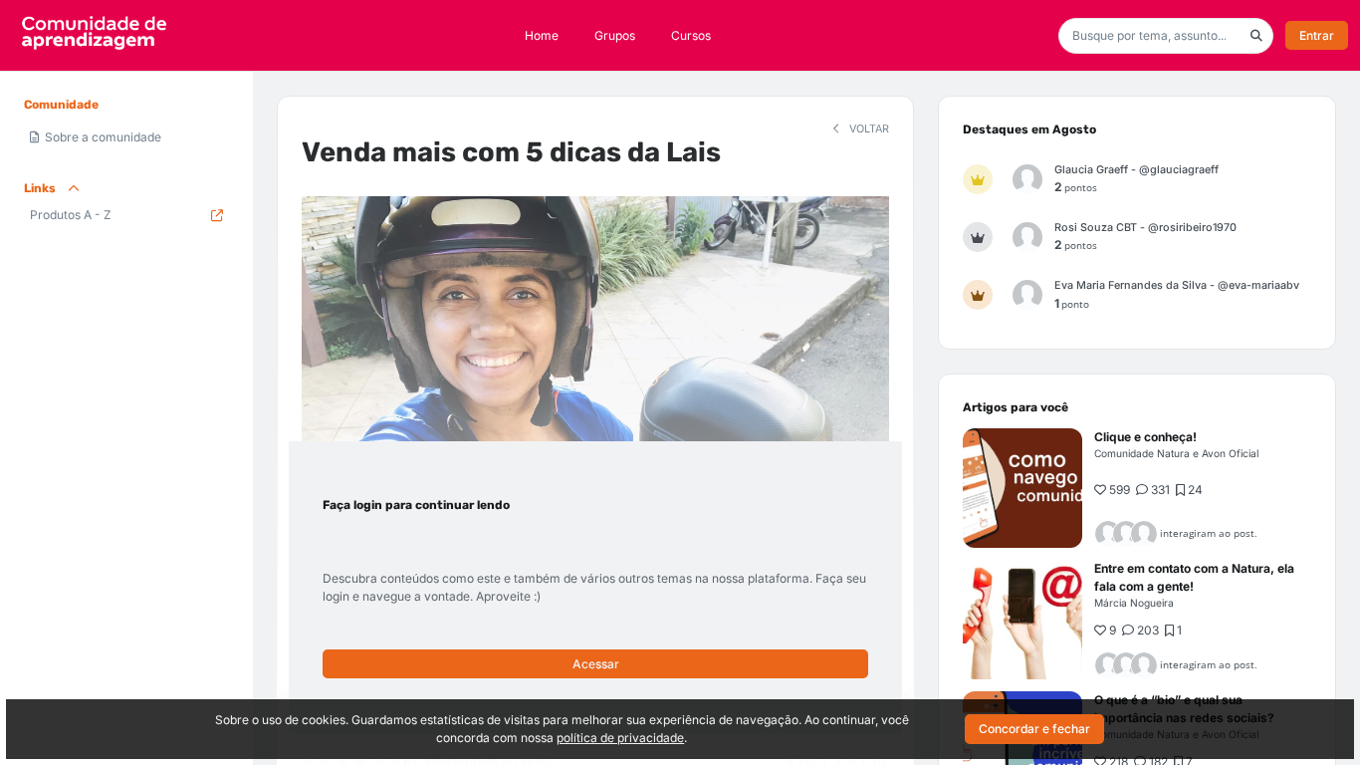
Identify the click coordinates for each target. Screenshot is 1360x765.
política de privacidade (620, 737)
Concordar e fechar (1034, 728)
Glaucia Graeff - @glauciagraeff (1136, 169)
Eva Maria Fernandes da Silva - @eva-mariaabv (1176, 285)
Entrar (1316, 35)
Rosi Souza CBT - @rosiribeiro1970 (1145, 227)
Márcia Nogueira (1134, 603)
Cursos (691, 35)
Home (542, 35)
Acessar (595, 663)
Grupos (614, 35)
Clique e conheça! (1145, 436)
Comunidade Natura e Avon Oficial (1176, 453)
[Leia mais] (1022, 488)
